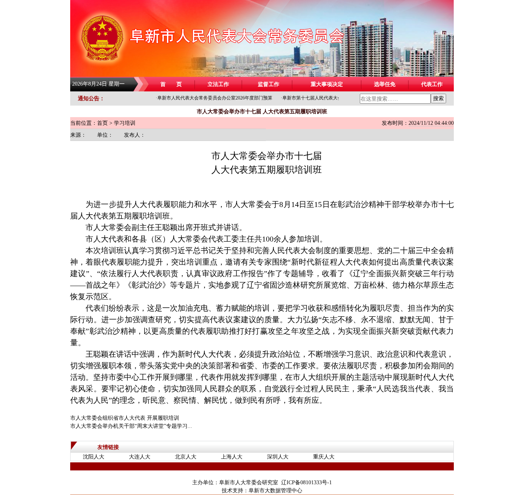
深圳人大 (277, 457)
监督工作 (268, 84)
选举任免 (384, 84)
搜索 (438, 98)
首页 (102, 123)
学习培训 (124, 123)
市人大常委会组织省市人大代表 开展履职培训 (124, 418)
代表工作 (432, 84)
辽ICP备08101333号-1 (306, 482)
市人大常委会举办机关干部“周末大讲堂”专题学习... (131, 426)
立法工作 (218, 84)
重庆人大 (324, 457)
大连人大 (139, 457)
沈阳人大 (93, 457)
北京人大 (185, 457)
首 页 (171, 84)
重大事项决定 (327, 84)
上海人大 (231, 457)
